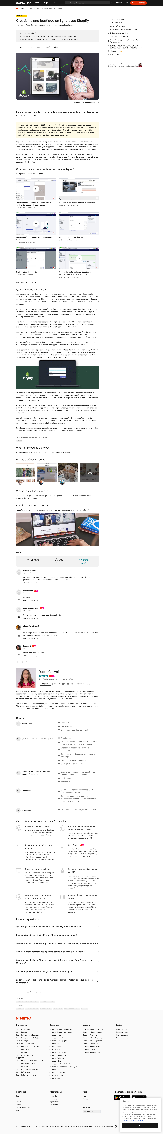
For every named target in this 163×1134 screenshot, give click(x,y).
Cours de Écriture (22, 1049)
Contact (86, 1099)
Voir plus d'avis (22, 662)
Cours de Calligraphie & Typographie (29, 1060)
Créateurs (19, 1102)
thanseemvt (28, 591)
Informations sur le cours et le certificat (32, 992)
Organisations (54, 1102)
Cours (36, 3)
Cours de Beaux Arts (56, 1046)
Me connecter (122, 3)
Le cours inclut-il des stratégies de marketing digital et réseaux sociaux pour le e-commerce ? (55, 981)
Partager (77, 102)
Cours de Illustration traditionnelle (61, 1029)
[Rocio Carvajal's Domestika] (55, 684)
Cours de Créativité (56, 1078)
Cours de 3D (54, 1070)
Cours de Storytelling (57, 1072)
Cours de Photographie (57, 1055)
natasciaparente (29, 570)
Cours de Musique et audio (25, 1063)
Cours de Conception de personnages (63, 1067)
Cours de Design (22, 1041)
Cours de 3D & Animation (25, 1044)
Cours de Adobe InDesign (92, 1046)
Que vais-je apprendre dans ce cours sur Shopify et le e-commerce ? (49, 926)
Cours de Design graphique (59, 1041)
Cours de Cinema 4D (90, 1044)
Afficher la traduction (30, 583)
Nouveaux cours (122, 1029)
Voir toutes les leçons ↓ (26, 282)
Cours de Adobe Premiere (92, 1052)
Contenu (31, 47)
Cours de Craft (21, 1032)
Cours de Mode (21, 1052)
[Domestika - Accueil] (17, 8)
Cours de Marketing (56, 1058)
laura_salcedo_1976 (31, 608)
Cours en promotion (123, 1038)
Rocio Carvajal (32, 25)
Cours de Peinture (55, 1061)
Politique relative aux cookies (81, 1126)
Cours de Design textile (57, 1052)
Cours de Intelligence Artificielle (27, 1069)
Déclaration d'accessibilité (103, 1126)
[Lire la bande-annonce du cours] (57, 76)
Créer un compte (138, 3)
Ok (140, 1125)
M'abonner (46, 684)
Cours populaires (122, 1035)
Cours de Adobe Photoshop (93, 1029)
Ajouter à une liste (92, 102)
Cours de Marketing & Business (27, 1035)
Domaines (54, 1025)
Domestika (53, 1096)
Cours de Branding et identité (60, 1064)
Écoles (18, 1105)
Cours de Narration (56, 1075)
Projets (46, 3)
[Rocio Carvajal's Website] (67, 684)
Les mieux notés (122, 1032)
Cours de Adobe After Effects (93, 1038)
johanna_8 (27, 646)
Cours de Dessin (55, 1035)
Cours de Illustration (23, 1029)
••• (59, 3)
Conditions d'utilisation (40, 1126)
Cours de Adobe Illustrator (92, 1032)
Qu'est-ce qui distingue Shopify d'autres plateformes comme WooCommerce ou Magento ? (54, 961)
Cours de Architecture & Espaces (28, 1046)
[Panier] (112, 2)
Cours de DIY (54, 1044)
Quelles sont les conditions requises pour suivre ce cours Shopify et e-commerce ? (56, 943)
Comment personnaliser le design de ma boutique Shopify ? (44, 971)
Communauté (44, 47)
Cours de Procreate (90, 1035)
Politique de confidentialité (59, 1126)
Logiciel (86, 1025)
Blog (17, 1110)
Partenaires (53, 1099)
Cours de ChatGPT (89, 1049)
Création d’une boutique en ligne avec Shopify (52, 21)
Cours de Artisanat (56, 1038)
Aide (84, 1096)
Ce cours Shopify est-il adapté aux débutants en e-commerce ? (46, 935)
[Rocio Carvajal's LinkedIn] (63, 684)
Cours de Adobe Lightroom (92, 1041)
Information (20, 47)
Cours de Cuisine (22, 1066)
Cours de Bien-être (23, 1072)
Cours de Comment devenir (26, 1075)
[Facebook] (116, 1126)
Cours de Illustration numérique (60, 1032)
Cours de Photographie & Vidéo (27, 1038)
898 (34, 33)
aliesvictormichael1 (31, 626)
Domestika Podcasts (23, 1107)
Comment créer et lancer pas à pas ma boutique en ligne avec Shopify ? (50, 952)
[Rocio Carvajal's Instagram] (59, 684)
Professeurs (53, 1105)
